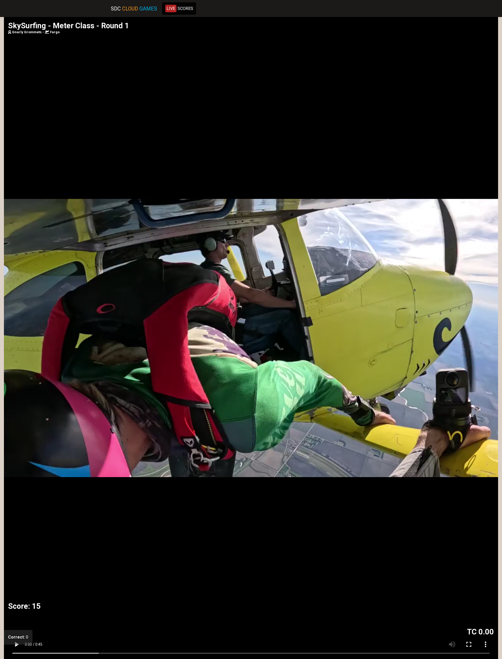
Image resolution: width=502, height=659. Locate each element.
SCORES (180, 8)
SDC (134, 8)
